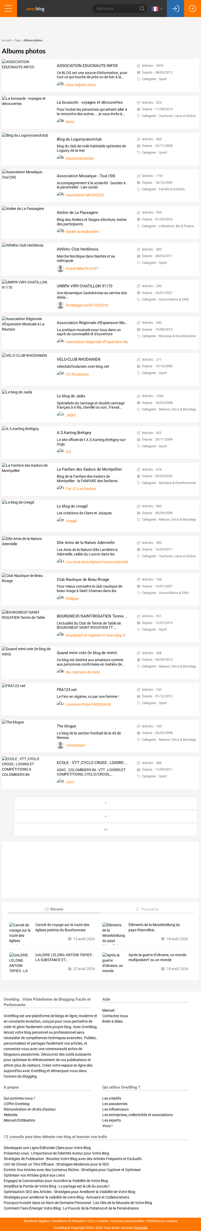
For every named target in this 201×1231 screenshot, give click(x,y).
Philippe (72, 599)
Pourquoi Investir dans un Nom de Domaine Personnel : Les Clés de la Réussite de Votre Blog (78, 1203)
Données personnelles (127, 1221)
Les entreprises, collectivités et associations (137, 1115)
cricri (70, 782)
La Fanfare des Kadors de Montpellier (89, 469)
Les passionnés (114, 1104)
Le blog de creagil (72, 506)
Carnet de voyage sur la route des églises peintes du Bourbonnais (62, 927)
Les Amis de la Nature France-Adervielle (98, 562)
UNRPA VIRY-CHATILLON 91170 (84, 286)
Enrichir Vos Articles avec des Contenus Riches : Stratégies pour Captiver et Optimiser (72, 1170)
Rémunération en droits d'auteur (30, 1109)
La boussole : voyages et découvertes (90, 102)
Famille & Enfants (172, 189)
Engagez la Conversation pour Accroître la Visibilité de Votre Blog (56, 1181)
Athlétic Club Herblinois (77, 249)
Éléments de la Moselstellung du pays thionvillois (154, 927)
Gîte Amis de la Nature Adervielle (86, 542)
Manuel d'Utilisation (19, 1120)
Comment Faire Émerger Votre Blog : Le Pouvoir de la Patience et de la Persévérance (71, 1208)
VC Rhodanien (77, 374)
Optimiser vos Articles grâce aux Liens (34, 1175)
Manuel (108, 1010)
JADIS (71, 415)
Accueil (7, 40)
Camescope (75, 745)
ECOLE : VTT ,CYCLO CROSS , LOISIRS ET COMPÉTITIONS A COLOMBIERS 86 (124, 762)
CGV (91, 1221)
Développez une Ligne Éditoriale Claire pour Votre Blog (47, 1148)
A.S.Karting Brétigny (74, 432)
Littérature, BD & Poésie (176, 226)
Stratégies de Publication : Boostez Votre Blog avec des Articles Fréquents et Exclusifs (73, 1159)
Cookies (103, 1221)
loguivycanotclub (80, 158)
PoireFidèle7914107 (82, 268)
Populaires (150, 909)
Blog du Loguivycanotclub (79, 139)
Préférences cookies (162, 1221)
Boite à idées (112, 1021)
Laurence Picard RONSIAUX (88, 704)
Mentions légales (36, 1221)
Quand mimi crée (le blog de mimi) (87, 652)
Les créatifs (111, 1098)
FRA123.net (67, 689)
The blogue (66, 726)
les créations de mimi (83, 672)
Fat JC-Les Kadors (81, 489)
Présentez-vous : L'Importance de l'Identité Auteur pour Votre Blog (56, 1153)
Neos (70, 122)
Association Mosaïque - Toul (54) (86, 176)
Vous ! (107, 1126)
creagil (71, 521)
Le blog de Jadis (71, 396)
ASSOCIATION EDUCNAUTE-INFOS (87, 65)
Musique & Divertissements (179, 336)
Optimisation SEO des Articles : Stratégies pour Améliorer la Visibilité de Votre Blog (69, 1192)
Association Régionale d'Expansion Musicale (101, 342)
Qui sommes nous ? (19, 1098)
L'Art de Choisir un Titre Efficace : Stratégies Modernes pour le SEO (56, 1164)
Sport (163, 79)
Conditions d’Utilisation (68, 1221)
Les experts (111, 1120)
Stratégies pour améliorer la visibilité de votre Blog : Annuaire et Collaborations (66, 1197)
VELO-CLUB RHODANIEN (78, 359)
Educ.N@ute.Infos (81, 85)
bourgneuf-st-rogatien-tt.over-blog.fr (95, 635)
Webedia (11, 1115)
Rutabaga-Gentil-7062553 (87, 305)
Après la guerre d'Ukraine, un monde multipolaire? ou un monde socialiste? (157, 958)
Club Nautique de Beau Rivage (83, 579)
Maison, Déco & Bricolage (178, 409)
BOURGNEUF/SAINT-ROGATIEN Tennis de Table (98, 616)
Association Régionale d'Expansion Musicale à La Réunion (108, 322)
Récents (57, 909)
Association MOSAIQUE (85, 195)
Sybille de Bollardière (82, 232)
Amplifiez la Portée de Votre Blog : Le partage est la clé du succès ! (57, 1186)
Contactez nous (115, 1016)
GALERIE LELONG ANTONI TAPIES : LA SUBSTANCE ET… (64, 957)
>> (106, 829)
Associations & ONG (174, 299)
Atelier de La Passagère (77, 212)
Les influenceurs (115, 1109)
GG (68, 452)
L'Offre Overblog (17, 1104)
